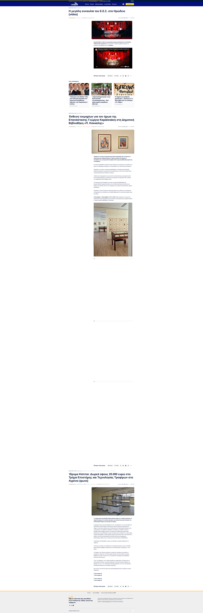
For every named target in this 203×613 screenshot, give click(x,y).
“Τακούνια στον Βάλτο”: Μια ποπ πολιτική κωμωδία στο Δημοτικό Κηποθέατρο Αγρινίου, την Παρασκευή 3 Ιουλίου (79, 100)
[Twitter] (71, 605)
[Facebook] (69, 605)
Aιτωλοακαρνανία (79, 484)
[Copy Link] (126, 18)
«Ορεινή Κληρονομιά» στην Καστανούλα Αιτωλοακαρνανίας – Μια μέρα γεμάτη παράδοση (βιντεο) (101, 100)
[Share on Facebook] (123, 18)
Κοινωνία (84, 126)
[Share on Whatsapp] (121, 76)
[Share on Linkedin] (123, 76)
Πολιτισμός (72, 94)
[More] (128, 18)
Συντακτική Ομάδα (119, 104)
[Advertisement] (79, 37)
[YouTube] (73, 605)
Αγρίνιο (84, 484)
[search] (120, 4)
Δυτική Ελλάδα (79, 126)
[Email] (126, 76)
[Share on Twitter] (124, 18)
